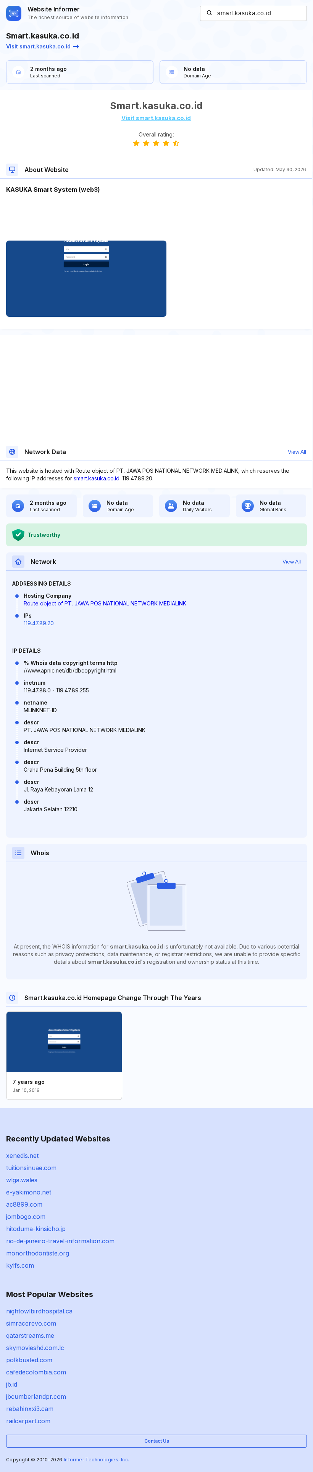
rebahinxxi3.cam (29, 1409)
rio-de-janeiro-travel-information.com (60, 1241)
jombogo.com (25, 1216)
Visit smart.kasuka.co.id (38, 46)
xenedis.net (22, 1155)
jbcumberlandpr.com (36, 1396)
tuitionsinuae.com (31, 1168)
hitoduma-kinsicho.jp (36, 1229)
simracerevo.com (31, 1323)
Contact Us (156, 1441)
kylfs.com (20, 1265)
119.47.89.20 (39, 623)
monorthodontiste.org (37, 1253)
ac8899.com (24, 1204)
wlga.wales (21, 1180)
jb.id (11, 1384)
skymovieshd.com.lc (35, 1348)
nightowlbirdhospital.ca (39, 1311)
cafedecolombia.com (36, 1372)
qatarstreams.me (30, 1335)
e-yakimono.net (28, 1192)
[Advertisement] (156, 217)
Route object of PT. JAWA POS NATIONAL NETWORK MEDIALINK (105, 603)
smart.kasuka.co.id (96, 478)
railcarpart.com (28, 1421)
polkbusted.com (29, 1360)
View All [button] (297, 452)
